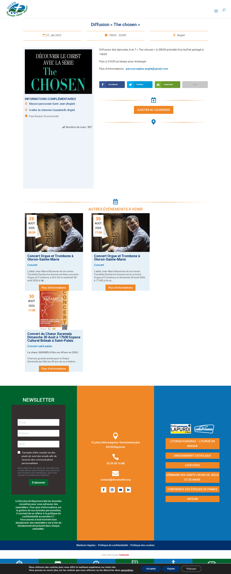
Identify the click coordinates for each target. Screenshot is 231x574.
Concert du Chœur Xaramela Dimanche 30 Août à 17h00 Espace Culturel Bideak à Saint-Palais (53, 337)
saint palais (45, 346)
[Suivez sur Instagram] (112, 489)
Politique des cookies (142, 545)
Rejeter (171, 568)
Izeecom (124, 555)
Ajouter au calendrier (153, 109)
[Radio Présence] (204, 432)
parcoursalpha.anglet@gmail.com (147, 68)
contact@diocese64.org (115, 479)
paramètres (127, 570)
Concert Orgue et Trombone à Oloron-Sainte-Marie (50, 257)
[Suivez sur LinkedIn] (128, 489)
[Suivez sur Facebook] (103, 489)
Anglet (181, 35)
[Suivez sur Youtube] (120, 489)
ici (52, 516)
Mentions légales (86, 545)
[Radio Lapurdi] (182, 432)
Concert (32, 265)
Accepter (151, 568)
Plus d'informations (54, 287)
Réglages (191, 568)
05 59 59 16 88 (115, 463)
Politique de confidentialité (113, 545)
